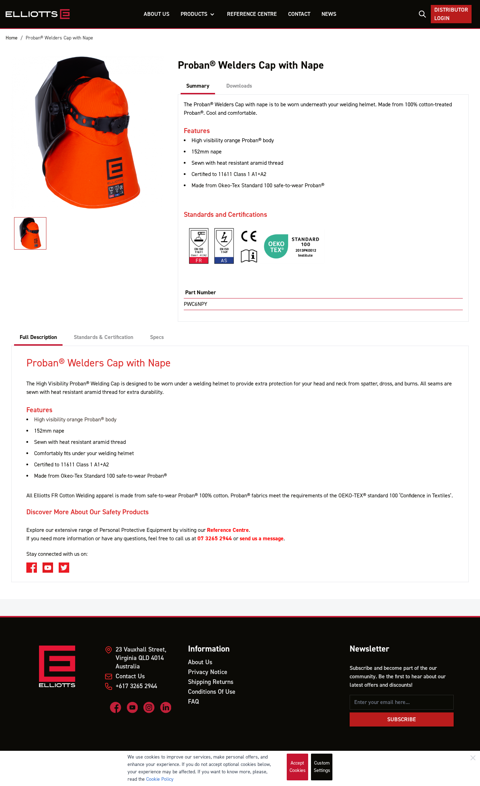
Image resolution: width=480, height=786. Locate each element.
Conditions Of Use (211, 692)
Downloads (239, 85)
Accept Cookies (298, 767)
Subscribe (401, 719)
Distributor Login (451, 14)
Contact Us (130, 676)
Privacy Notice (207, 672)
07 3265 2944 (214, 538)
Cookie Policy (160, 779)
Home (12, 38)
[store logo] (37, 14)
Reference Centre (228, 530)
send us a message (262, 538)
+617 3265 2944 (136, 686)
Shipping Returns (210, 682)
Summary (197, 85)
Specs (157, 337)
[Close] (473, 758)
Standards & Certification (103, 337)
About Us (200, 662)
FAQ (193, 702)
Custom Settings (322, 767)
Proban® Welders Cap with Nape (59, 38)
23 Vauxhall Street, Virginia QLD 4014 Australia (141, 658)
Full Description (38, 337)
